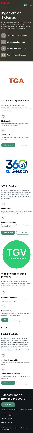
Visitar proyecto (8, 145)
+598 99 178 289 (6, 418)
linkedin (3, 422)
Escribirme (15, 320)
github (10, 422)
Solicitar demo (23, 145)
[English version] (31, 5)
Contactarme (8, 404)
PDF (5, 320)
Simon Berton (5, 429)
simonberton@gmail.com (8, 415)
